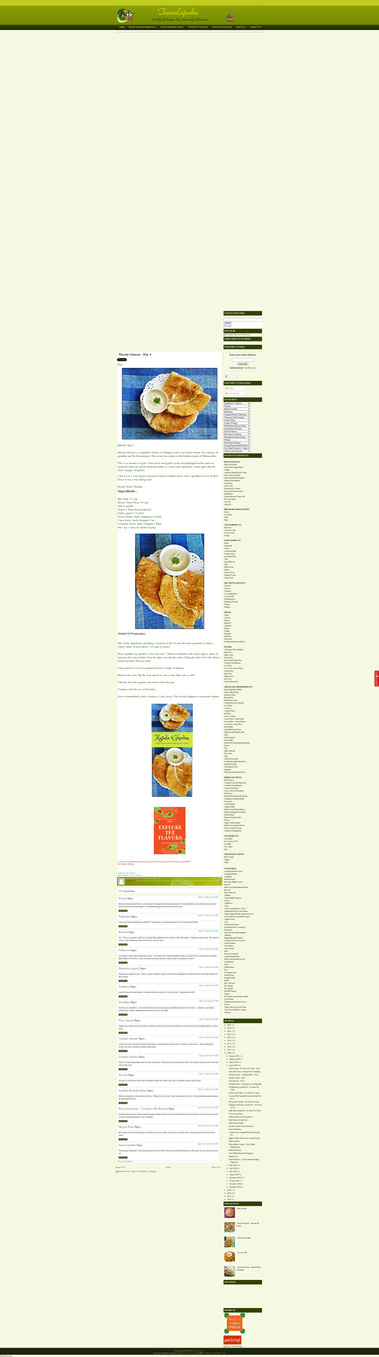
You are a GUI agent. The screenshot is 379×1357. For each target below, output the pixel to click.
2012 (229, 1034)
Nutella (226, 536)
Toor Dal (227, 502)
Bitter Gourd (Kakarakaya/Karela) (236, 887)
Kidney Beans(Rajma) (232, 481)
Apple (226, 615)
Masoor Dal (228, 486)
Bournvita (227, 528)
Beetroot (227, 885)
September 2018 (235, 1178)
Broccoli (227, 890)
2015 (229, 1044)
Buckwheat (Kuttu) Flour (233, 660)
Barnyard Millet (229, 695)
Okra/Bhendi (228, 962)
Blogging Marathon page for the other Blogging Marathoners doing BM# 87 (160, 861)
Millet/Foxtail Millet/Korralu (234, 732)
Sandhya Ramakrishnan (133, 1090)
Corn (226, 922)
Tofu (226, 849)
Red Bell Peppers (230, 991)
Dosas (184, 881)
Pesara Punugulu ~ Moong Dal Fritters (247, 1224)
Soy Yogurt (228, 847)
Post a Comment (125, 1161)
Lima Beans (228, 483)
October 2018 (234, 1181)
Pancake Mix (228, 671)
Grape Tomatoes (230, 943)
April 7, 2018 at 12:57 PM (208, 1089)
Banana (226, 620)
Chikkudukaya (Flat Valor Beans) (236, 911)
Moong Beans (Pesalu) (232, 488)
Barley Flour (228, 655)
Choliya (227, 470)
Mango (226, 628)
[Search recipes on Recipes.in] (233, 1346)
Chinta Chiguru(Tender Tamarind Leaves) (238, 914)
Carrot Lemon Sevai (236, 1114)
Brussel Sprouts (230, 893)
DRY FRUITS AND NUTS (234, 583)
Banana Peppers (230, 879)
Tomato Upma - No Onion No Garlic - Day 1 (244, 1068)
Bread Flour (228, 658)
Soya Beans (228, 839)
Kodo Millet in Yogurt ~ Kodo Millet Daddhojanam (242, 1145)
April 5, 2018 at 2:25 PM (208, 967)
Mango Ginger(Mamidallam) (234, 809)
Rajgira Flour (229, 676)
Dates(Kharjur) (229, 599)
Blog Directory (6, 1356)
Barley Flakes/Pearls (231, 692)
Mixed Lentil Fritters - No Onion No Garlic (244, 1093)
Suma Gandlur (127, 1145)
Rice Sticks (228, 753)
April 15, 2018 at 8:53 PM (208, 1144)
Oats (226, 748)
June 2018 (233, 1168)
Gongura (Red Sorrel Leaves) (234, 940)
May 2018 (233, 1165)
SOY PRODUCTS (231, 836)
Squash (226, 994)
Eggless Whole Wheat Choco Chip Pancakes (244, 1138)
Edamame (227, 935)
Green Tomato (229, 948)
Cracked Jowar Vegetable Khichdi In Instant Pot (244, 1133)
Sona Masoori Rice (231, 767)
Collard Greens (229, 919)
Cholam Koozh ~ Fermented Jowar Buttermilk (245, 1084)
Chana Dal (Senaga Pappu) (233, 467)
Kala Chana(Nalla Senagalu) (234, 478)
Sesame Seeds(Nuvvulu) (233, 828)
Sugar (226, 862)
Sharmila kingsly (129, 968)
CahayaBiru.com (218, 1353)
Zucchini (227, 1012)
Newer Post (120, 1167)
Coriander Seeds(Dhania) (233, 785)
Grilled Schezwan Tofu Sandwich (240, 1117)
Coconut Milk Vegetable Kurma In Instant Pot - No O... (245, 1097)
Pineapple (227, 634)
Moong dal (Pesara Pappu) (233, 491)
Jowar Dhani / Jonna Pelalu (234, 719)
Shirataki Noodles (230, 764)
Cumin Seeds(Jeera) (231, 788)
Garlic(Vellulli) (229, 804)
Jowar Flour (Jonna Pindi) (233, 668)
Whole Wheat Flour (231, 682)
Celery (226, 906)
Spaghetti (227, 769)
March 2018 (233, 1062)
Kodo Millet (228, 727)
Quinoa (226, 745)
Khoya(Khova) (229, 562)
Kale (226, 951)
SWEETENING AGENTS (234, 854)
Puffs (226, 517)
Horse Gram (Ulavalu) (232, 475)
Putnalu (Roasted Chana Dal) (234, 496)
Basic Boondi (242, 1209)
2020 (229, 1193)
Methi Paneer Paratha (236, 1123)
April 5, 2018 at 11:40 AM (208, 897)
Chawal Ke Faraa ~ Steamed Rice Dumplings (245, 1072)
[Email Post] (218, 881)
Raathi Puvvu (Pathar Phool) (234, 825)
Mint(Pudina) (229, 815)
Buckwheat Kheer (235, 1150)
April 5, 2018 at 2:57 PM (208, 985)
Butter (226, 543)
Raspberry (228, 636)
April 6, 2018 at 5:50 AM (208, 1056)
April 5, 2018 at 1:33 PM (208, 949)
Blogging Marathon (144, 881)
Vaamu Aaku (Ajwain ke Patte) (235, 1007)
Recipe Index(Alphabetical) (142, 27)
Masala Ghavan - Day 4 (135, 354)
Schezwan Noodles (244, 1238)
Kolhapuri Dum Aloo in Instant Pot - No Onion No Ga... (245, 1106)
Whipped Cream (230, 575)
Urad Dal (227, 504)
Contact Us (255, 27)
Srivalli (123, 1075)
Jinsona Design (189, 1353)
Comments (233, 393)
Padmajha (124, 916)
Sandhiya (124, 986)
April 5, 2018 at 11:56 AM (208, 931)
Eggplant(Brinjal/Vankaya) (233, 938)
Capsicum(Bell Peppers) (232, 898)
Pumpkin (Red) (229, 978)
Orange (226, 631)
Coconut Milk (229, 596)
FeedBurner (250, 368)
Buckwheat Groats (230, 700)
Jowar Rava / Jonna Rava (233, 724)
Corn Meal (228, 706)
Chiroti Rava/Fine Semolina (234, 703)
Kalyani (123, 932)
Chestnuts (227, 591)
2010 (229, 1028)
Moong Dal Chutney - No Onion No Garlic (244, 1102)
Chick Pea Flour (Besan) (172, 881)
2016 (229, 1047)
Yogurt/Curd (228, 578)
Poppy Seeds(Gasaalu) (232, 823)
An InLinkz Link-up (126, 864)
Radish (226, 980)
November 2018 (235, 1184)
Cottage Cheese (229, 554)
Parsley (226, 820)
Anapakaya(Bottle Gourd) (233, 871)
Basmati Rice (228, 698)
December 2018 (234, 1187)
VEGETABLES (230, 869)
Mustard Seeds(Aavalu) (232, 817)
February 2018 (234, 1059)
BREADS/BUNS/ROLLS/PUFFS (236, 509)
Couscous (227, 708)
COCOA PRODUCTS (232, 525)
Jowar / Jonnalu (229, 716)
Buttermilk (228, 546)
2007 (229, 1025)
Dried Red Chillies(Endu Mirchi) (235, 796)
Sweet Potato (228, 999)
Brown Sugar (229, 857)
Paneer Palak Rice (235, 1129)
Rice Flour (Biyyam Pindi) (205, 881)
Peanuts (227, 604)
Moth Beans (228, 494)
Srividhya (124, 1002)
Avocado (227, 618)
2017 (229, 1050)
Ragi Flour (228, 674)
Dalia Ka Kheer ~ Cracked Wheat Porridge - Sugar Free (244, 1160)
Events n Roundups (222, 27)
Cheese (226, 548)
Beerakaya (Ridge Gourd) (233, 882)
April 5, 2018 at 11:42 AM (208, 915)
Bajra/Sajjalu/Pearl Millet (233, 690)
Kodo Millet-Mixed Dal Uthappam (241, 1153)
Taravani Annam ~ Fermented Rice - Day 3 (244, 1075)
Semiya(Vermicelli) (231, 759)
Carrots (226, 901)
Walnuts (227, 607)
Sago (226, 756)
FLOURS (228, 647)
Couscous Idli (242, 1253)
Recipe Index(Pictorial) (172, 27)
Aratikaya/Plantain (230, 874)
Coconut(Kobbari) (230, 594)
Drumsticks (228, 930)
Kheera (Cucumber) (231, 954)
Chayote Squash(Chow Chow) (235, 909)
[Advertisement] (168, 330)
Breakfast (157, 881)
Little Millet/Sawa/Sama (232, 730)
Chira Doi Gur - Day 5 (237, 1081)
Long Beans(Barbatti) (231, 956)
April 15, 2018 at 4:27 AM (208, 1126)
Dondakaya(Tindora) (231, 925)
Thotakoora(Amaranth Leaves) (235, 1002)
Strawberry (228, 639)
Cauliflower (228, 903)
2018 (229, 1053)
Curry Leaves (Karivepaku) (234, 791)
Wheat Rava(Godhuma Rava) (234, 772)
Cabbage (227, 895)
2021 (229, 1196)
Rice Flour (228, 679)
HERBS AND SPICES (232, 777)
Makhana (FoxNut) (231, 602)
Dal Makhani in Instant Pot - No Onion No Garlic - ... (244, 1088)
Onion (226, 964)
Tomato (226, 1004)
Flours (191, 881)
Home (122, 27)
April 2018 (233, 1065)
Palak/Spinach (229, 967)
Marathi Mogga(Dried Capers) (235, 812)
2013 (229, 1037)
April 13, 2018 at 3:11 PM (208, 1108)
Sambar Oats (233, 1156)
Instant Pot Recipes (198, 27)
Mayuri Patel (126, 1127)
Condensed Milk (230, 551)
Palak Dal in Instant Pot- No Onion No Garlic (245, 1111)
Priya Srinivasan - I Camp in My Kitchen (143, 1109)
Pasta (226, 735)
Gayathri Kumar (128, 1057)
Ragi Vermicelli (229, 751)
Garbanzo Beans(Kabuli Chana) (235, 473)
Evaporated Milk (230, 556)
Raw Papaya (228, 988)
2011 (229, 1031)
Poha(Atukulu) (229, 737)
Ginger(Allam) (229, 807)
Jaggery (227, 860)
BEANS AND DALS (232, 462)
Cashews (227, 588)
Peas (226, 970)
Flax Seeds (228, 801)
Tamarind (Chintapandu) (232, 831)
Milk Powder (229, 567)
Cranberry (227, 626)
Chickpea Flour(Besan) (232, 663)
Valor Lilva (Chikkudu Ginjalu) (235, 1010)
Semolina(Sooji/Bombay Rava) (235, 761)
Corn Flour (228, 666)
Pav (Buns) (228, 515)
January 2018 (234, 1056)
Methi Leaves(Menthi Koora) (234, 959)
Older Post (216, 1167)
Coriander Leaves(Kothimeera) (235, 783)
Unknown (124, 950)
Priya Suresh (126, 1020)
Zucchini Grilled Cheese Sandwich (241, 1126)
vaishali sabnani (128, 1038)
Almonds (227, 586)
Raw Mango (228, 986)
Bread (226, 512)
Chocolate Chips (230, 530)
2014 (229, 1040)
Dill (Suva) (228, 793)
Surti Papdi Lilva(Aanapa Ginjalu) (236, 996)
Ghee (226, 559)
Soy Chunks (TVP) (231, 841)
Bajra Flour (228, 652)
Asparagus (228, 877)
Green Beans (228, 946)
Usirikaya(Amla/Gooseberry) (234, 642)
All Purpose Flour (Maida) (233, 650)
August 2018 (234, 1175)
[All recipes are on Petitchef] (232, 1343)
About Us (240, 27)
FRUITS (227, 612)
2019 (229, 1190)
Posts (230, 388)
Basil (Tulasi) (229, 780)
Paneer (226, 570)
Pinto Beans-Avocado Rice (238, 1120)
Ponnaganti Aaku (230, 972)
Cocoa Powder (229, 533)
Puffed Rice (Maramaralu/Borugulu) (237, 743)
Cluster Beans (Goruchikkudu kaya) (237, 917)
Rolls (226, 520)
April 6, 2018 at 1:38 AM (208, 1037)
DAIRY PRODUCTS (232, 540)
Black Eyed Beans (230, 465)
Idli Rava (227, 714)
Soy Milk (227, 844)
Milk (226, 564)
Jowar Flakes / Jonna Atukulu (234, 722)
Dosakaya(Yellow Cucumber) (234, 927)
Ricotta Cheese (229, 572)
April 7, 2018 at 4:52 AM (208, 1074)
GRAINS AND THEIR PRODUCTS (238, 687)
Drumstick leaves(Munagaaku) (235, 932)
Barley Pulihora (234, 1141)
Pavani (123, 898)
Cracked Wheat (229, 711)
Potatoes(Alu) (229, 975)
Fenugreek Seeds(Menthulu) (234, 799)
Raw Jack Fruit (229, 983)
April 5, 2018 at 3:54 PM (208, 1019)
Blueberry (227, 623)
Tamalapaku (191, 10)
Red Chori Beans (230, 499)
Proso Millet (228, 740)
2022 (229, 1199)
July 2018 (232, 1171)
